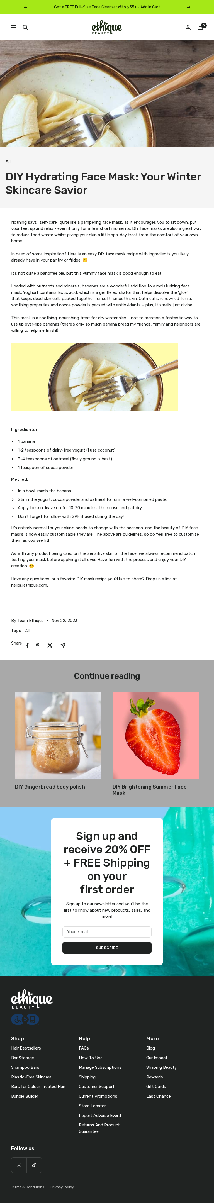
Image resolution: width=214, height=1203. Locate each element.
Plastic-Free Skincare (31, 1077)
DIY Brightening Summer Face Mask (150, 790)
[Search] (25, 27)
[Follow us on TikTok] (34, 1165)
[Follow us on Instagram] (18, 1165)
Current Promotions (98, 1096)
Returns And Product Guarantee (99, 1128)
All (8, 161)
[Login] (188, 27)
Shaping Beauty (161, 1067)
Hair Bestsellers (26, 1048)
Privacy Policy (62, 1187)
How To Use (91, 1057)
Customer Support (97, 1086)
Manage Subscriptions (100, 1067)
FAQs (84, 1048)
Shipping (87, 1077)
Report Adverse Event (100, 1115)
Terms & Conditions (27, 1187)
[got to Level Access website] (25, 1017)
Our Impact (156, 1057)
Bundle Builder (24, 1096)
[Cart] (200, 27)
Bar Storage (22, 1057)
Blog (150, 1048)
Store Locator (92, 1105)
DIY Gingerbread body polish (50, 787)
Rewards (154, 1077)
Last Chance (158, 1096)
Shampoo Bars (25, 1067)
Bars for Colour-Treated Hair (38, 1086)
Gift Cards (156, 1086)
